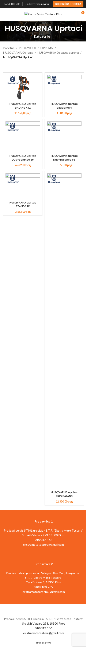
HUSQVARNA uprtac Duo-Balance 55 (64, 157)
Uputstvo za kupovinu (37, 3)
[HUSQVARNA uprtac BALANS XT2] (22, 88)
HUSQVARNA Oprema (18, 52)
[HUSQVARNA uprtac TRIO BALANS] (64, 331)
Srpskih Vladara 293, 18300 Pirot (43, 623)
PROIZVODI (27, 48)
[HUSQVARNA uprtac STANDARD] (22, 186)
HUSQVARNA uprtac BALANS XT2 (23, 105)
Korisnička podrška (68, 4)
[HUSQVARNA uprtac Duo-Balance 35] (22, 137)
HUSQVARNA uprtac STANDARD (23, 204)
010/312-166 (43, 628)
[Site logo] (43, 14)
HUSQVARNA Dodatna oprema (58, 52)
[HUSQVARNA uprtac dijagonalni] (64, 88)
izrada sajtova (43, 642)
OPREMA (46, 48)
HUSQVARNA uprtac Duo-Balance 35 (23, 157)
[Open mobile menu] (5, 14)
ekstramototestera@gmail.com (43, 633)
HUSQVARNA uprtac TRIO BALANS (64, 494)
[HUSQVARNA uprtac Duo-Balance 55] (64, 137)
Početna (8, 48)
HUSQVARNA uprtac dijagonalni (64, 105)
